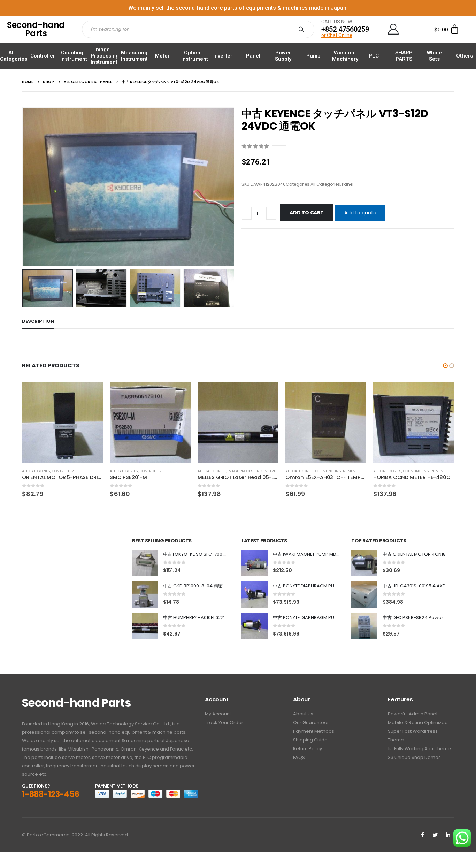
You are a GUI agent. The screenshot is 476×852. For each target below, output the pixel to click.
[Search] (303, 29)
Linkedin (448, 835)
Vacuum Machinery (345, 56)
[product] (62, 422)
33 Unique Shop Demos (414, 757)
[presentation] (23, 187)
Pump (313, 56)
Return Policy (307, 748)
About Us (303, 713)
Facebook (422, 835)
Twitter (435, 835)
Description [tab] (38, 321)
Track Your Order (224, 722)
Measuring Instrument (134, 56)
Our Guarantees (311, 722)
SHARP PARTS (404, 56)
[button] (445, 366)
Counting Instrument (73, 56)
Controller (42, 56)
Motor (162, 56)
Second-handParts (36, 29)
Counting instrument (336, 471)
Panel (253, 56)
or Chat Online (336, 35)
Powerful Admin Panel (412, 713)
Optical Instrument (194, 56)
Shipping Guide (310, 740)
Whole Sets (434, 56)
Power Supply (283, 56)
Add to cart (307, 212)
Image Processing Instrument (105, 55)
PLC (374, 56)
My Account (218, 713)
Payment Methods (313, 731)
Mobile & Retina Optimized (418, 722)
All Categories (13, 56)
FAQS (299, 757)
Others (464, 56)
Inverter (222, 56)
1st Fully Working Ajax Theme (419, 748)
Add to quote (360, 212)
